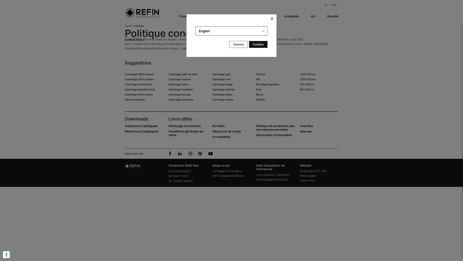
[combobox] (231, 31)
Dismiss (238, 44)
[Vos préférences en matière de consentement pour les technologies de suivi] (6, 254)
